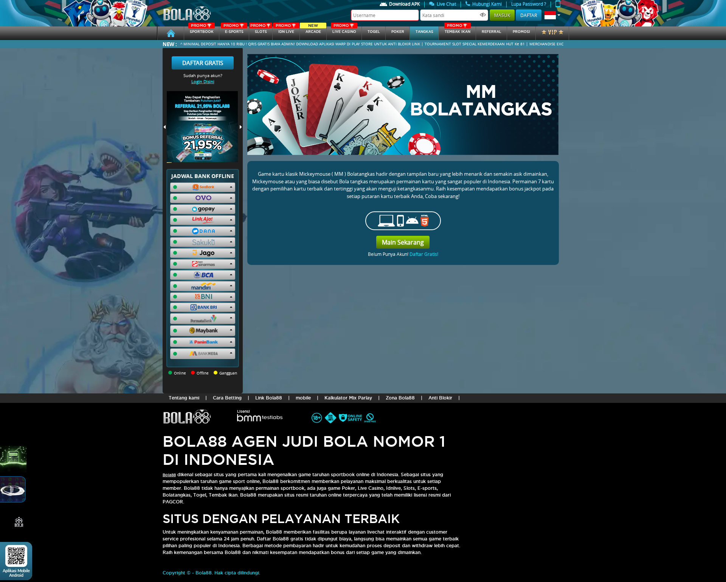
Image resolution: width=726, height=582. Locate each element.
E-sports (233, 30)
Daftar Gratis (202, 63)
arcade (313, 30)
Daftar (528, 15)
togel (374, 32)
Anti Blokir (440, 397)
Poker (397, 32)
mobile (303, 397)
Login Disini (202, 81)
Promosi (521, 32)
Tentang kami (184, 397)
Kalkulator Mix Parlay (348, 397)
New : (170, 44)
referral (491, 32)
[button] (552, 15)
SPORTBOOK (202, 30)
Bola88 (169, 475)
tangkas (424, 32)
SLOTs (258, 30)
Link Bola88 (268, 397)
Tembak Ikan (457, 30)
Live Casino (344, 30)
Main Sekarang (403, 242)
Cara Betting (227, 397)
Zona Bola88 (400, 397)
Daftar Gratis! (424, 254)
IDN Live (285, 30)
